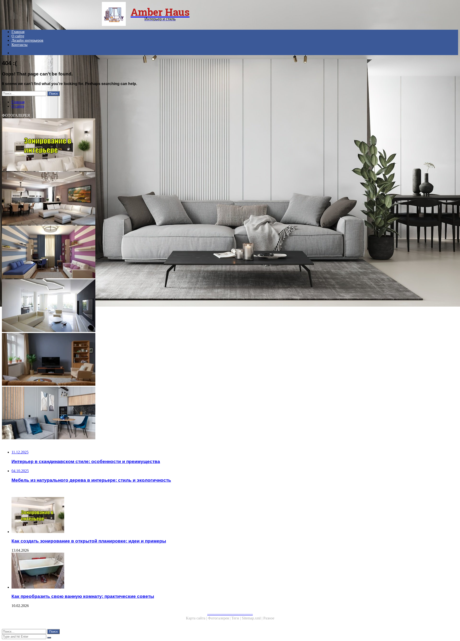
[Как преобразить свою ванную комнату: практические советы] (150, 571)
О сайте (18, 36)
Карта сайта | (197, 618)
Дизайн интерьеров (27, 40)
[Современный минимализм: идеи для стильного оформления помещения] (145, 306)
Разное (268, 618)
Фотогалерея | (219, 618)
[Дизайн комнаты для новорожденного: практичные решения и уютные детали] (145, 413)
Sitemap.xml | (252, 618)
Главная (18, 32)
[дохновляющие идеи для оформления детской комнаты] (145, 252)
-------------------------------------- (230, 614)
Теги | (236, 618)
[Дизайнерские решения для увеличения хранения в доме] (145, 199)
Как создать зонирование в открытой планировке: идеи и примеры (89, 541)
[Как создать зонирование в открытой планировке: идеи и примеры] (145, 145)
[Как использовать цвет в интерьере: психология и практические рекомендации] (145, 360)
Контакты (20, 45)
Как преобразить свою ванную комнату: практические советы (83, 596)
